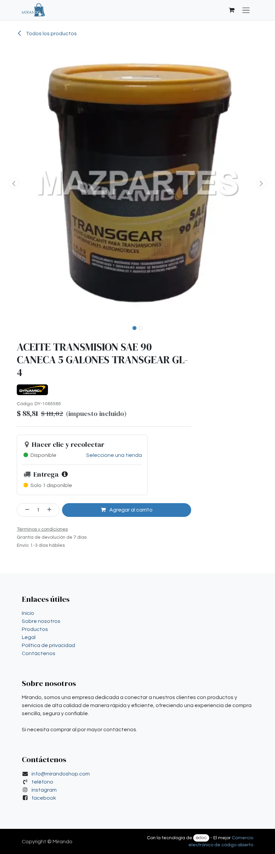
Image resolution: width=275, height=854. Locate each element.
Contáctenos (38, 653)
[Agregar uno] (51, 509)
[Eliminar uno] (25, 509)
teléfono (42, 782)
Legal (29, 637)
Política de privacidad (48, 645)
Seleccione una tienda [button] (114, 455)
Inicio (28, 613)
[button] (14, 183)
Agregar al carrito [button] (130, 510)
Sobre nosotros (41, 621)
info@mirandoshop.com (61, 774)
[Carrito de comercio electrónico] (231, 10)
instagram (44, 790)
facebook (44, 798)
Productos (35, 629)
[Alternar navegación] (246, 10)
